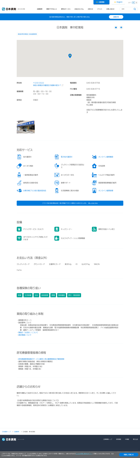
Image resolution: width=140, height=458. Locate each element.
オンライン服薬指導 (105, 190)
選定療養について (24, 335)
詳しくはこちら (93, 203)
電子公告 (135, 439)
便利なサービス (65, 9)
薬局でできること (51, 9)
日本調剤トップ (6, 431)
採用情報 (118, 439)
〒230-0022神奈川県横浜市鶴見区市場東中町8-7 (47, 84)
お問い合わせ (110, 9)
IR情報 (127, 439)
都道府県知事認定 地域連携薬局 (27, 34)
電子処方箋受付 (66, 157)
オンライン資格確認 (105, 157)
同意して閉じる (129, 454)
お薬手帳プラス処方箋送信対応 (34, 190)
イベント (99, 9)
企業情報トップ (107, 439)
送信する (116, 17)
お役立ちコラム (79, 9)
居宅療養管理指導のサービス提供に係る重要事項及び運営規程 (41, 359)
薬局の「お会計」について (28, 332)
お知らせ (90, 9)
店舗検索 (39, 9)
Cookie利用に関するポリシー (84, 453)
